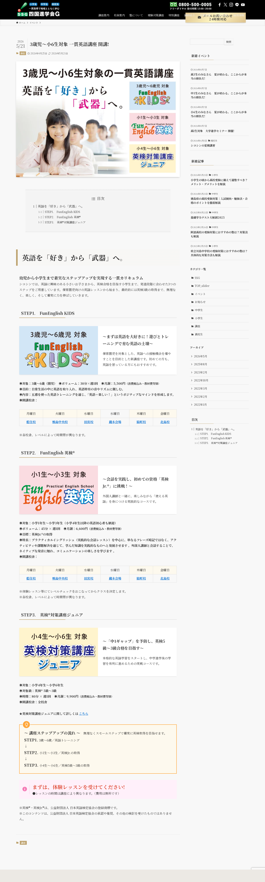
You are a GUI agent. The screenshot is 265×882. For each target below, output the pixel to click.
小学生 (199, 318)
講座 (23, 53)
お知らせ (200, 302)
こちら (83, 713)
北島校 (165, 422)
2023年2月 (200, 372)
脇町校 (141, 422)
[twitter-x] (225, 4)
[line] (237, 4)
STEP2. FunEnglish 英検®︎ (63, 217)
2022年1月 (200, 404)
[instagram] (231, 4)
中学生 (199, 310)
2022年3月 (200, 388)
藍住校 (31, 422)
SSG (197, 278)
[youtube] (243, 4)
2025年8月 (200, 364)
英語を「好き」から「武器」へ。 (61, 206)
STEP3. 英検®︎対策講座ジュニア (65, 222)
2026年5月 (200, 356)
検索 (228, 42)
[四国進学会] (40, 9)
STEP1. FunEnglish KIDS (62, 212)
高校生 (199, 334)
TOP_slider (202, 286)
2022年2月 (200, 396)
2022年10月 (201, 380)
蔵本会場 (115, 422)
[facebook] (219, 4)
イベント (200, 294)
